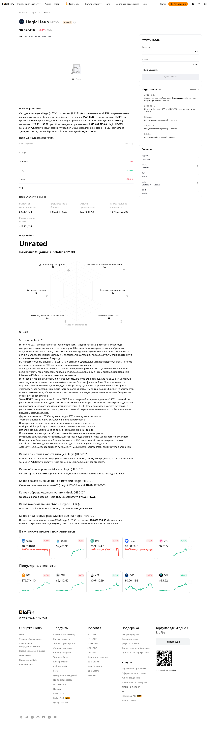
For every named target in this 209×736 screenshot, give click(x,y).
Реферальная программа (134, 673)
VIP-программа (129, 700)
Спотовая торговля (62, 648)
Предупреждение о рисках (32, 651)
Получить (145, 59)
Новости (57, 689)
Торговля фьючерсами (64, 643)
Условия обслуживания (30, 639)
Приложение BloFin (28, 660)
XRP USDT (92, 652)
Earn (55, 670)
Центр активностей (62, 679)
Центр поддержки (130, 634)
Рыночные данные (131, 677)
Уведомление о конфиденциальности (30, 645)
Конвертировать (61, 639)
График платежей (130, 643)
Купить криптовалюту (64, 634)
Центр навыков (60, 702)
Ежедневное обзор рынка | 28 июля (159, 137)
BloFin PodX (61, 698)
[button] (190, 548)
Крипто (36, 12)
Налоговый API (131, 696)
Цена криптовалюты (97, 657)
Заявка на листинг (131, 686)
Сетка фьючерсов (62, 652)
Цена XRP (92, 675)
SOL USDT (92, 648)
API (123, 691)
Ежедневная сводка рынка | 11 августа (160, 129)
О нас (22, 634)
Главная (23, 12)
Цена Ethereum (94, 666)
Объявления (25, 655)
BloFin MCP (58, 693)
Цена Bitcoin (93, 661)
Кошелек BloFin (26, 664)
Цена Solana (93, 670)
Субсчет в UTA (60, 666)
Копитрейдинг (60, 661)
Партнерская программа (134, 668)
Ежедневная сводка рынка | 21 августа (160, 120)
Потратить (146, 47)
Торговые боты (60, 657)
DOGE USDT (93, 643)
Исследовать (59, 684)
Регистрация (180, 4)
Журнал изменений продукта (136, 648)
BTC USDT (92, 634)
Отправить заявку (130, 639)
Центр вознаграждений (65, 675)
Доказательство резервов (134, 682)
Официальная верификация (135, 652)
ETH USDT (92, 639)
